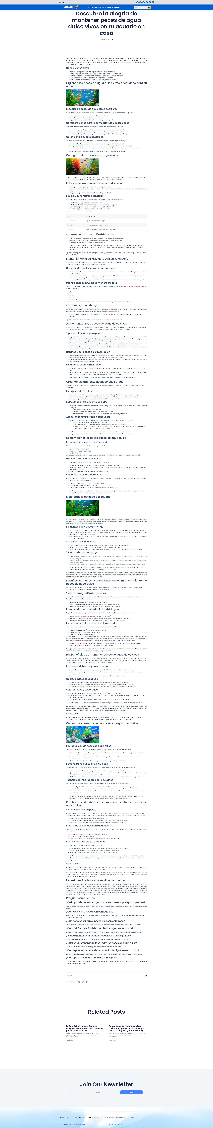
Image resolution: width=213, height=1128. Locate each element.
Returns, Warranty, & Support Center (114, 1118)
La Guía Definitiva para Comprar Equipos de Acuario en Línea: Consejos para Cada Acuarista (84, 1028)
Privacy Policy (64, 1118)
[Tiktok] (153, 2)
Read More (69, 1040)
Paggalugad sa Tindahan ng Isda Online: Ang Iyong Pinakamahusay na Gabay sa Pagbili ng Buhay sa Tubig (127, 1028)
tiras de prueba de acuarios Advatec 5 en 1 (132, 287)
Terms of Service (79, 1118)
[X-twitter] (140, 2)
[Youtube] (143, 2)
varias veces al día (104, 356)
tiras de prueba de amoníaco (79, 640)
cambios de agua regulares (83, 616)
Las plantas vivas (75, 395)
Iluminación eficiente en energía (79, 839)
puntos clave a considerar (113, 179)
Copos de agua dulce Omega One (82, 339)
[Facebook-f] (106, 1124)
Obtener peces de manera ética (130, 813)
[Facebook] (137, 2)
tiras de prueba (107, 427)
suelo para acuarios (116, 280)
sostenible (89, 873)
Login (132, 1118)
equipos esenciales (117, 200)
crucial (90, 262)
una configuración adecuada (111, 177)
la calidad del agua (133, 395)
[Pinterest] (150, 2)
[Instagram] (147, 2)
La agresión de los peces (74, 597)
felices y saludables (90, 200)
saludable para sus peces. (110, 311)
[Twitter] (109, 1124)
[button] (79, 982)
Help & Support (114, 7)
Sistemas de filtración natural (78, 835)
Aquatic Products (96, 7)
